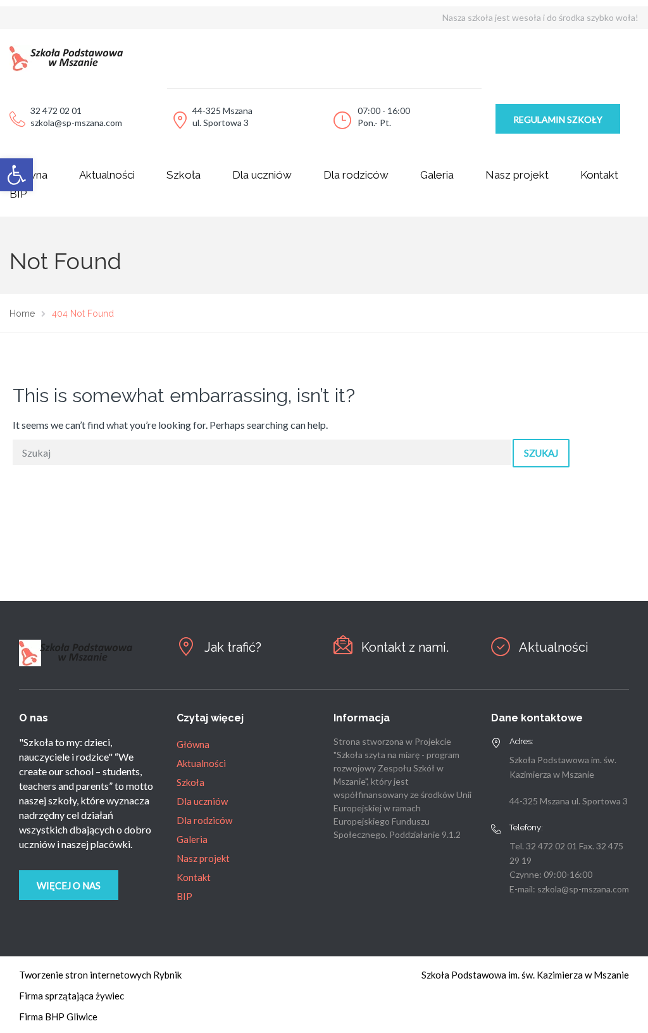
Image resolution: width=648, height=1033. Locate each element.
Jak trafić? (232, 647)
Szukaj (541, 453)
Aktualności (107, 174)
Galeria (437, 174)
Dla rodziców (356, 174)
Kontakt (599, 174)
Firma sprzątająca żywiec (71, 995)
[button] (16, 174)
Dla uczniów (262, 174)
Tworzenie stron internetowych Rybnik (100, 974)
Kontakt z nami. (405, 647)
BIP (184, 896)
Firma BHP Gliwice (58, 1016)
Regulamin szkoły (557, 119)
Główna (193, 744)
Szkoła (183, 174)
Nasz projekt (517, 174)
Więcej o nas (69, 885)
